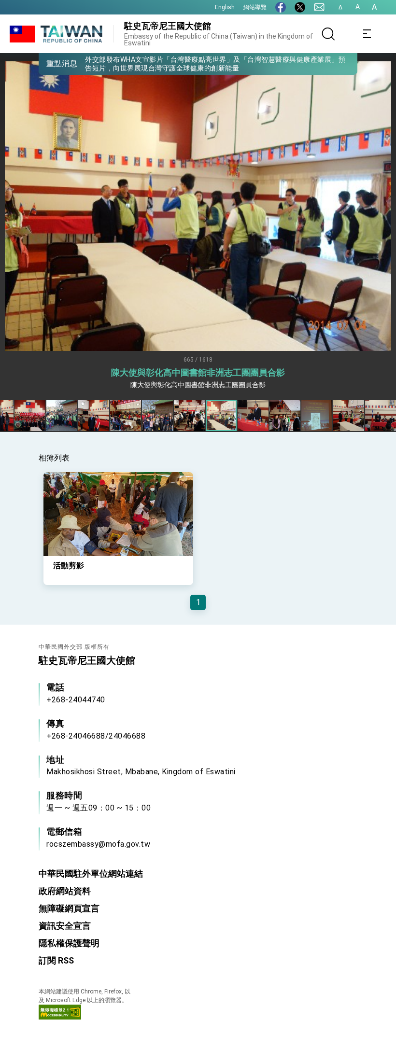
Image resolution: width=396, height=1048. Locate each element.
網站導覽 (255, 7)
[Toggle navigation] (367, 33)
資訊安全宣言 (65, 926)
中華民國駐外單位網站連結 (91, 873)
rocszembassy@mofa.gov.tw (98, 844)
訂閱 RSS (56, 960)
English (225, 7)
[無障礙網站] (60, 1016)
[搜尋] (328, 33)
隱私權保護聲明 (69, 943)
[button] (53, 63)
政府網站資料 (65, 891)
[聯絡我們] (319, 7)
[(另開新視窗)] (280, 7)
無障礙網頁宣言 (69, 908)
